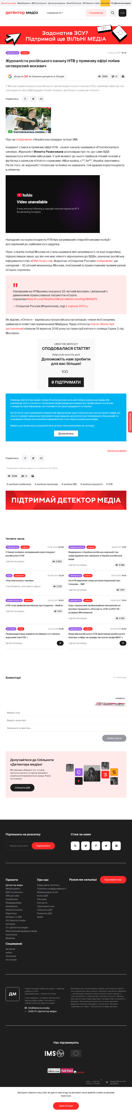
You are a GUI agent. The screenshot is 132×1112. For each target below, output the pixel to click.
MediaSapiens (23, 3)
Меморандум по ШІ (47, 892)
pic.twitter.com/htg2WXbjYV (78, 299)
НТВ (110, 484)
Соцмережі (14, 944)
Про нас (43, 880)
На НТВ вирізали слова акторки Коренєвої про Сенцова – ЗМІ (94, 582)
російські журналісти (93, 484)
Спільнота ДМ (22, 787)
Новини (25, 53)
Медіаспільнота (77, 547)
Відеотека (11, 913)
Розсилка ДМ (44, 913)
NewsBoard (12, 906)
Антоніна (105, 3)
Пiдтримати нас (113, 879)
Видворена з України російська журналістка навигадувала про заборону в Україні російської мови (95, 556)
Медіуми (10, 938)
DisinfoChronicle (73, 3)
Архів (40, 916)
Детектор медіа (8, 3)
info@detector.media (38, 1008)
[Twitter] (33, 99)
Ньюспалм (11, 934)
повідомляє (24, 139)
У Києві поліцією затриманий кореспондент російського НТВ (30, 554)
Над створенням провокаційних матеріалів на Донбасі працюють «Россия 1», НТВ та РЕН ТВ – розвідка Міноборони (94, 609)
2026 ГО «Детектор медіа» (42, 1011)
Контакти (42, 902)
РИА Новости (41, 261)
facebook (10, 949)
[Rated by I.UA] (79, 1072)
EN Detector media (91, 3)
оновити (120, 698)
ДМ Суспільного (39, 3)
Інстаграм (11, 959)
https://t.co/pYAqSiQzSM (43, 299)
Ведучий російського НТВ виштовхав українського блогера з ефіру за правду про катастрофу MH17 (96, 635)
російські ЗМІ (70, 484)
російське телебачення (20, 484)
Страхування (96, 12)
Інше (9, 575)
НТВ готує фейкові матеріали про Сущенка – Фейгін (34, 605)
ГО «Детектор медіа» (121, 3)
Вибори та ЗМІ (14, 916)
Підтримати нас (45, 906)
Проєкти (12, 880)
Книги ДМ (42, 895)
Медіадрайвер (14, 902)
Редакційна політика (48, 885)
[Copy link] (41, 99)
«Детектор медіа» (116, 450)
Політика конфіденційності (51, 888)
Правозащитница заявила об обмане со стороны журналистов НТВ (33, 635)
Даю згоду (66, 1105)
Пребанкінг (12, 899)
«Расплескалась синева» (20, 580)
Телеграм (11, 956)
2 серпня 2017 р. (77, 306)
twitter (9, 952)
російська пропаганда (47, 484)
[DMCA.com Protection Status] (54, 1072)
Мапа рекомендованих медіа (21, 931)
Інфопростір (12, 53)
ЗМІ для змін (12, 895)
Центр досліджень (56, 3)
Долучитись (66, 433)
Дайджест (19, 575)
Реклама (42, 899)
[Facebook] (25, 99)
